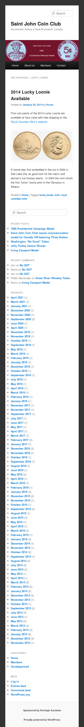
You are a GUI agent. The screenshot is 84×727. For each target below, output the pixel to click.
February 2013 (20, 630)
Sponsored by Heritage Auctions (42, 710)
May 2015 (16, 522)
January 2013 (19, 634)
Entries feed (18, 686)
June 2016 (17, 470)
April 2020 (17, 328)
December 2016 (20, 448)
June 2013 (17, 617)
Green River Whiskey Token (52, 278)
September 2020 (21, 319)
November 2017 (20, 410)
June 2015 (17, 517)
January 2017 (19, 444)
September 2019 (21, 345)
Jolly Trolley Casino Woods (28, 246)
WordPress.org (20, 694)
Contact (61, 65)
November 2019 (20, 336)
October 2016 (19, 457)
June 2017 (17, 423)
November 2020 (20, 315)
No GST (25, 265)
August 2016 (18, 466)
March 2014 (18, 582)
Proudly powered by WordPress (42, 719)
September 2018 (21, 375)
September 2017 (21, 414)
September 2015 (21, 509)
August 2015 (18, 513)
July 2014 (17, 565)
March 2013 (18, 625)
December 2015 (20, 496)
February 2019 (20, 358)
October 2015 (19, 505)
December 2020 (20, 310)
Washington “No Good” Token (30, 241)
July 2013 (17, 612)
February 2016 (20, 487)
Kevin (49, 104)
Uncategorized (20, 666)
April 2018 (17, 388)
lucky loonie (46, 195)
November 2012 (20, 643)
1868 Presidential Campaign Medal (32, 228)
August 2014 (18, 561)
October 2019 (19, 340)
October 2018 (19, 371)
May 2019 (16, 349)
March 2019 (18, 354)
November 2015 (20, 500)
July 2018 (17, 379)
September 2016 (21, 461)
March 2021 (18, 302)
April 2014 (17, 578)
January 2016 (19, 492)
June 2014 (17, 569)
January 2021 (19, 306)
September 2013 (21, 608)
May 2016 (16, 474)
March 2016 (18, 483)
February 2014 (20, 586)
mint (57, 195)
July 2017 (17, 418)
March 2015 (18, 530)
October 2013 (19, 604)
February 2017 (20, 440)
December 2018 (20, 366)
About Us (29, 65)
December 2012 (20, 638)
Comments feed (21, 690)
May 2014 (16, 574)
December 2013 (20, 595)
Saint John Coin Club (36, 23)
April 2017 (17, 431)
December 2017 (20, 405)
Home (15, 65)
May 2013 (16, 621)
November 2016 (20, 453)
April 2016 (17, 479)
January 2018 (19, 401)
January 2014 (19, 591)
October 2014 (19, 552)
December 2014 (20, 543)
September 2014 (21, 556)
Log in (15, 681)
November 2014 (20, 548)
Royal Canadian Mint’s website (29, 122)
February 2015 (20, 535)
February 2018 (20, 397)
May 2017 (16, 427)
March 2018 (18, 392)
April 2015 (17, 526)
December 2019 (20, 332)
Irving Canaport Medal (25, 250)
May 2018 (16, 384)
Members (46, 65)
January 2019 (19, 362)
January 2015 (19, 539)
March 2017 (18, 435)
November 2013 (20, 600)
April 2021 (17, 297)
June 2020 (17, 323)
